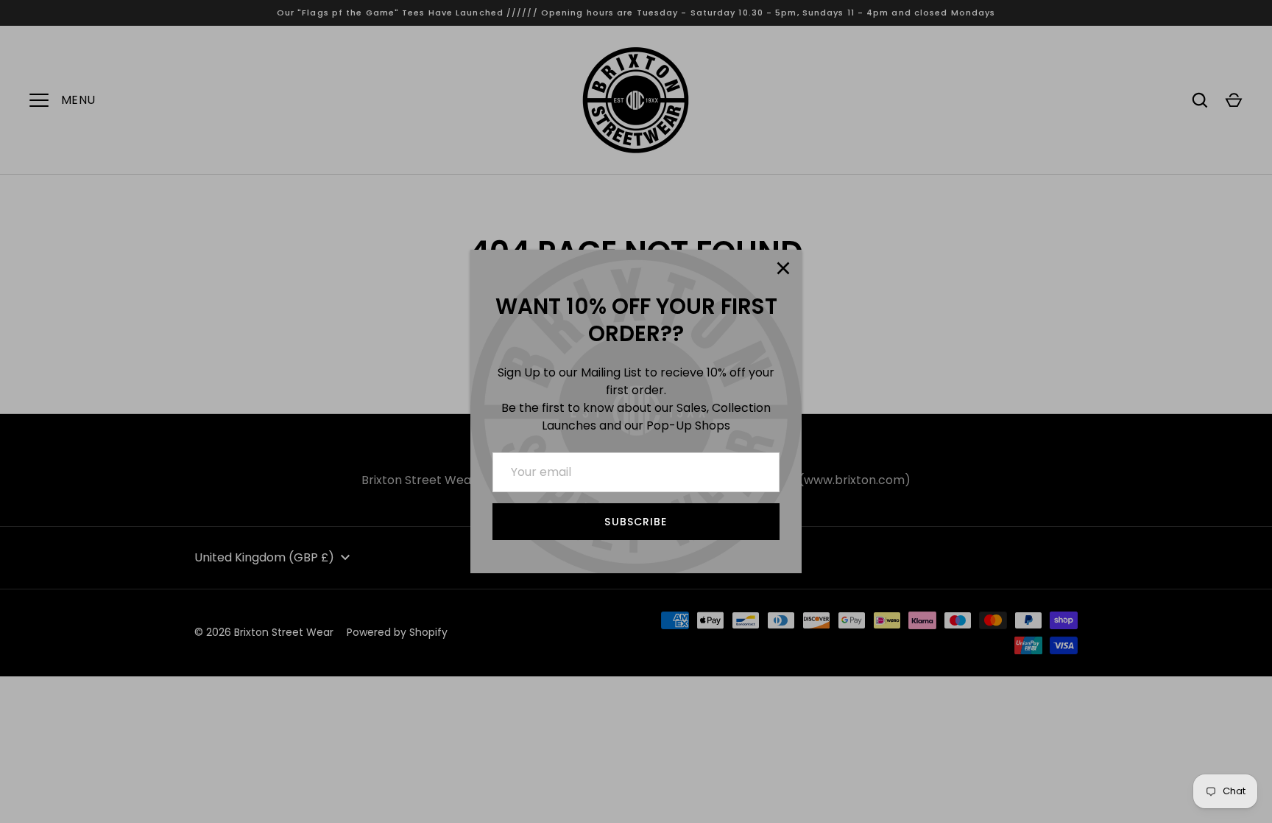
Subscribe (635, 521)
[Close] (783, 268)
